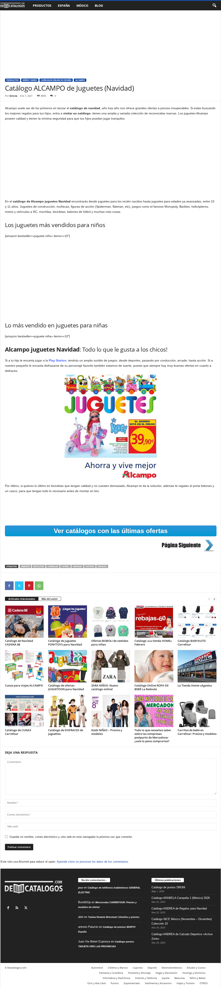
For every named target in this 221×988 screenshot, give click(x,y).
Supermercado (132, 983)
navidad (77, 566)
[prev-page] (209, 599)
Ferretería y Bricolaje (139, 972)
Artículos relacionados (21, 598)
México (82, 5)
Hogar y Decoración (166, 972)
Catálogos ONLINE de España (56, 80)
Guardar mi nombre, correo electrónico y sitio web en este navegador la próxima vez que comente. (71, 836)
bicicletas (38, 566)
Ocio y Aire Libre (96, 983)
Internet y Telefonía (146, 978)
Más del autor (49, 598)
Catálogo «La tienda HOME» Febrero (153, 642)
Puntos (115, 983)
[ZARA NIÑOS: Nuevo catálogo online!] (110, 666)
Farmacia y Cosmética (111, 972)
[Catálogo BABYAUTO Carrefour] (197, 621)
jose (80, 887)
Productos (42, 5)
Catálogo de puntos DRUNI (168, 887)
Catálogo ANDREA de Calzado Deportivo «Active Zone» (182, 936)
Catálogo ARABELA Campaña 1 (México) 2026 (181, 898)
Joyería (165, 978)
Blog (99, 5)
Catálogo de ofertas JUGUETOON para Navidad (66, 687)
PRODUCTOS (12, 80)
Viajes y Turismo (186, 983)
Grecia (13, 95)
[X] (19, 585)
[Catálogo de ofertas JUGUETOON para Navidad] (67, 666)
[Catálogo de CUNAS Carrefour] (24, 711)
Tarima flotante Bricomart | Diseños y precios (113, 917)
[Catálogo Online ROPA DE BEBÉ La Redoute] (153, 666)
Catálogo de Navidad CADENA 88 (19, 642)
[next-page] (214, 599)
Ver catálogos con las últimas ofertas (111, 530)
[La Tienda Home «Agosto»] (197, 666)
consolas (53, 566)
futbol (65, 566)
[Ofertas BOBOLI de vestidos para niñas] (110, 621)
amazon (25, 566)
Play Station (57, 360)
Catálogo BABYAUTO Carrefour (192, 642)
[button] (214, 5)
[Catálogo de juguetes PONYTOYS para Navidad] (67, 621)
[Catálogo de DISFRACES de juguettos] (67, 711)
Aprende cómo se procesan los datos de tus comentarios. (93, 861)
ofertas (90, 566)
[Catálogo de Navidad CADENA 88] (24, 621)
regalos (102, 566)
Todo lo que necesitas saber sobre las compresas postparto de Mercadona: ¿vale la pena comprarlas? (152, 735)
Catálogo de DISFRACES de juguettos (65, 732)
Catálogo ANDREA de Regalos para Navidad (179, 908)
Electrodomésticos (172, 967)
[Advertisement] (111, 42)
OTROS (204, 983)
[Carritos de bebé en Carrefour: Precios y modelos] (197, 711)
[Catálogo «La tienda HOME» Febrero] (153, 621)
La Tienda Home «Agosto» (195, 685)
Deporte (152, 967)
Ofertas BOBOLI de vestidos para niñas (109, 642)
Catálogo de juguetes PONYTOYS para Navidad (65, 642)
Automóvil (97, 967)
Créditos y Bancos (118, 967)
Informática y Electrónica (116, 978)
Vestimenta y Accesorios (158, 983)
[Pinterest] (29, 585)
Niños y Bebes (30, 80)
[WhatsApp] (39, 585)
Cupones (138, 967)
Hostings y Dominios (193, 972)
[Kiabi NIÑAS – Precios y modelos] (110, 711)
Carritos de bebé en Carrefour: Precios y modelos (197, 732)
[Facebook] (9, 585)
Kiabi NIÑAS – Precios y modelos (106, 732)
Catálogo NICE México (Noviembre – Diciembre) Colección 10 (182, 921)
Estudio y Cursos (196, 967)
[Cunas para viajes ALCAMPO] (24, 666)
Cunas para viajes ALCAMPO (24, 685)
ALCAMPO (80, 80)
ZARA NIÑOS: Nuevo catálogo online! (104, 687)
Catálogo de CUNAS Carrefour (18, 732)
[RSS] (18, 908)
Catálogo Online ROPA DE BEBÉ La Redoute (151, 687)
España (64, 5)
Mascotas (179, 978)
